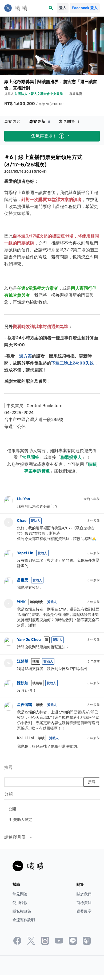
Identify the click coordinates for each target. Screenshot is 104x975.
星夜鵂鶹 (24, 704)
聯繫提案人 (71, 457)
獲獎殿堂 (84, 911)
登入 (62, 8)
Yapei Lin (25, 553)
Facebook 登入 (85, 8)
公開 (12, 808)
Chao (21, 520)
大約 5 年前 (91, 499)
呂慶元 (22, 580)
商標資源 (84, 902)
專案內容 (12, 121)
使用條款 (20, 902)
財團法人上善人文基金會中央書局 (39, 94)
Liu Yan (23, 499)
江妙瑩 (22, 661)
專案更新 (39, 121)
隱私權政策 (22, 911)
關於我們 (84, 894)
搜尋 (8, 767)
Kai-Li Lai (25, 738)
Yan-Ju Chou (29, 639)
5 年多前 (93, 521)
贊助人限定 (20, 819)
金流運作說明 (24, 920)
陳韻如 (22, 683)
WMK (21, 602)
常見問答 (69, 121)
